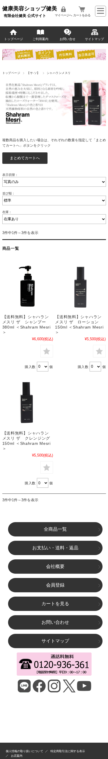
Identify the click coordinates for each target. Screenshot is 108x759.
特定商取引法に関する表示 (67, 751)
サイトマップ (94, 39)
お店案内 (16, 755)
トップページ (13, 39)
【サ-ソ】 (33, 72)
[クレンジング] (27, 402)
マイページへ (63, 15)
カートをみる (81, 15)
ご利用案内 (40, 39)
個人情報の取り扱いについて (24, 751)
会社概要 (55, 566)
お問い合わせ (55, 622)
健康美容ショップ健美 (29, 8)
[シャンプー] (27, 286)
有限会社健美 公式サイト (25, 15)
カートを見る (55, 603)
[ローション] (80, 286)
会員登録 (55, 585)
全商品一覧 (55, 529)
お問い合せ (67, 39)
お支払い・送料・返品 (55, 547)
